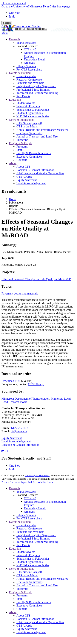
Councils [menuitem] (21, 159)
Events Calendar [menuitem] (26, 76)
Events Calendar (26, 525)
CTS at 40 (30, 498)
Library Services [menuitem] (26, 66)
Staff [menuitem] (19, 149)
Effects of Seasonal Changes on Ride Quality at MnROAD (36, 279)
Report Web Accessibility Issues (37, 482)
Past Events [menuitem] (23, 96)
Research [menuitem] (14, 39)
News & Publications (21, 568)
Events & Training (20, 521)
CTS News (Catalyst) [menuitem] (29, 123)
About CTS (23, 615)
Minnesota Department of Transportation (25, 398)
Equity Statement (11, 438)
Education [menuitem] (15, 99)
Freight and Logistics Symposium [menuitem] (36, 86)
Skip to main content (13, 3)
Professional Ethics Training (33, 538)
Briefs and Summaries (29, 582)
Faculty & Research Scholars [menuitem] (33, 153)
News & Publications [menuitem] (21, 119)
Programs (22, 595)
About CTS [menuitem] (23, 166)
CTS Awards (24, 625)
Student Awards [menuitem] (25, 103)
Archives (29, 511)
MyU (12, 16)
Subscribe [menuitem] (22, 139)
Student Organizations (29, 562)
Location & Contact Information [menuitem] (35, 170)
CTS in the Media (27, 575)
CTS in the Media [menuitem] (27, 126)
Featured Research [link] (27, 46)
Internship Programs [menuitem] (28, 106)
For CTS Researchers (29, 518)
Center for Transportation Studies (21, 26)
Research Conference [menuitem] (29, 79)
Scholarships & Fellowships (32, 558)
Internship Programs (28, 555)
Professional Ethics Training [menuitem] (33, 89)
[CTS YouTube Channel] (6, 451)
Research (14, 488)
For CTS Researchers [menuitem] (29, 69)
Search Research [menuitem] (26, 42)
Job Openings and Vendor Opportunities (40, 622)
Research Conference (29, 528)
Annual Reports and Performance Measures (42, 578)
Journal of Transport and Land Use (37, 585)
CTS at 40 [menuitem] (30, 49)
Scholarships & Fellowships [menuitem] (32, 109)
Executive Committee (29, 605)
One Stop (14, 12)
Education (15, 548)
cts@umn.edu (19, 431)
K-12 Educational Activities (32, 565)
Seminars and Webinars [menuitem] (30, 82)
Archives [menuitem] (29, 62)
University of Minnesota (37, 475)
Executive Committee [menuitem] (29, 156)
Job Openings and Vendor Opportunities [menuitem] (40, 173)
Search (7, 22)
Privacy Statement (10, 482)
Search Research (26, 491)
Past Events (23, 545)
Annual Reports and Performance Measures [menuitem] (42, 129)
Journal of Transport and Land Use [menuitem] (37, 136)
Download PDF (10, 380)
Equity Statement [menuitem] (26, 180)
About (12, 612)
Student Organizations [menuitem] (29, 113)
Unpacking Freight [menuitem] (35, 59)
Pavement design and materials (19, 293)
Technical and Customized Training (37, 541)
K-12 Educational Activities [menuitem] (32, 116)
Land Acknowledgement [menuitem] (31, 183)
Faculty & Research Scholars (33, 602)
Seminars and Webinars (30, 531)
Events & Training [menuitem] (20, 72)
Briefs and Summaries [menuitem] (29, 133)
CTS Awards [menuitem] (24, 176)
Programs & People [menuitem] (20, 143)
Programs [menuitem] (22, 146)
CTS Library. (36, 384)
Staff (19, 598)
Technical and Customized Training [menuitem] (37, 93)
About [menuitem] (12, 163)
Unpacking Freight (35, 508)
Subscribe (7, 29)
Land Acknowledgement (16, 441)
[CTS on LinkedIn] (2, 451)
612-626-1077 (19, 428)
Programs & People (20, 592)
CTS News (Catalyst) (29, 572)
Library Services (26, 515)
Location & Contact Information (20, 444)
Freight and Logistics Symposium (36, 535)
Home (12, 199)
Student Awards (25, 551)
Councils (21, 608)
